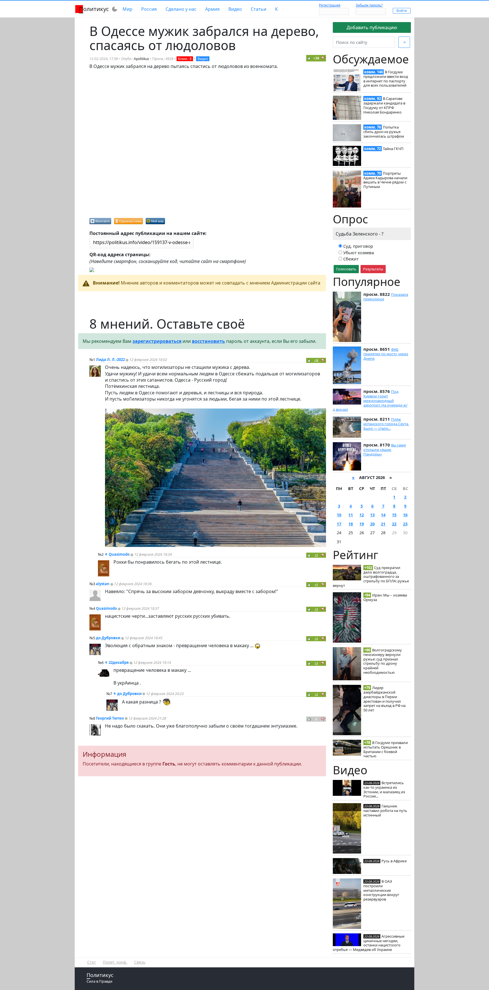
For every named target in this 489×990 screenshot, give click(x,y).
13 (372, 515)
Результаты (373, 268)
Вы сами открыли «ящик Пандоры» (384, 449)
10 (339, 515)
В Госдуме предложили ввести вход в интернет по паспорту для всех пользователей (385, 78)
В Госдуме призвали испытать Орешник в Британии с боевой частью (385, 749)
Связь (139, 962)
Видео (235, 9)
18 (350, 524)
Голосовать (346, 268)
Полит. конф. (115, 962)
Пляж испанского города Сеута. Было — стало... (386, 424)
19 (361, 524)
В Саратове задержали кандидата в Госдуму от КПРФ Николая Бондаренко (384, 105)
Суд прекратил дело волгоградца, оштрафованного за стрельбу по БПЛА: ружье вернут (371, 576)
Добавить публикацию (372, 27)
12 (361, 515)
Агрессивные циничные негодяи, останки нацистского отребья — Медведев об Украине (368, 943)
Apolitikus (141, 58)
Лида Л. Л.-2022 (110, 359)
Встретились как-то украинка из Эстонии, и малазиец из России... (384, 789)
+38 (316, 58)
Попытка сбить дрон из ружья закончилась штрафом (383, 132)
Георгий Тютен (110, 718)
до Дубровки (108, 637)
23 (405, 524)
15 (394, 515)
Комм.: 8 (185, 58)
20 (372, 524)
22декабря (119, 662)
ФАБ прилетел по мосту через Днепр (385, 354)
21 (383, 524)
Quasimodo (119, 554)
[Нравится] (309, 58)
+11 (316, 360)
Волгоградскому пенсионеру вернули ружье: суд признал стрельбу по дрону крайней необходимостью (382, 661)
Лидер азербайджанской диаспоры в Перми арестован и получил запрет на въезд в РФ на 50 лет (384, 699)
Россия (149, 9)
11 (350, 515)
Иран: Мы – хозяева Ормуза (385, 597)
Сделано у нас (181, 9)
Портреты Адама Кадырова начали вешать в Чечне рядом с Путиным (385, 180)
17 (339, 524)
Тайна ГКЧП (393, 148)
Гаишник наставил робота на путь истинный (385, 810)
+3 (316, 609)
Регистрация (329, 5)
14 (383, 515)
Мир (127, 9)
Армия (212, 9)
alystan (103, 583)
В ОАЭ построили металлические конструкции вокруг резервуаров (381, 890)
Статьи (258, 9)
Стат (91, 962)
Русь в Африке (394, 860)
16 (405, 515)
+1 (316, 555)
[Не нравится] (323, 58)
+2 (316, 638)
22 (394, 524)
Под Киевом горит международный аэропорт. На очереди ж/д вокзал (370, 400)
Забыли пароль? (369, 5)
